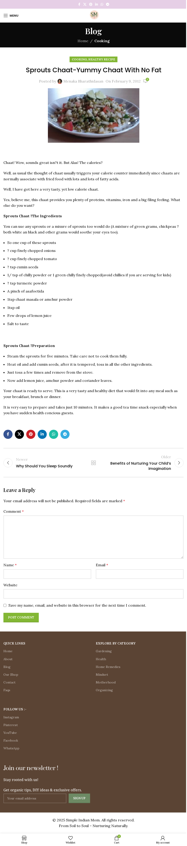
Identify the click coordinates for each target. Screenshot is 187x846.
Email (102, 565)
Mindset (102, 675)
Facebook (10, 740)
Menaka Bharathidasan (83, 81)
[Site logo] (93, 15)
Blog (6, 667)
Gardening (104, 651)
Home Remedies (108, 667)
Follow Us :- (14, 709)
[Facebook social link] (79, 4)
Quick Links (14, 643)
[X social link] (85, 4)
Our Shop (10, 675)
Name (10, 565)
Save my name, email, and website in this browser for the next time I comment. (77, 605)
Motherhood (106, 682)
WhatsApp (11, 748)
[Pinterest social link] (91, 4)
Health (101, 659)
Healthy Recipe (101, 59)
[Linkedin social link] (96, 4)
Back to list (93, 462)
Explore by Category (115, 643)
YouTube (10, 733)
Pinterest (10, 725)
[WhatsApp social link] (102, 4)
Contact (9, 682)
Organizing (104, 690)
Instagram (11, 717)
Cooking (102, 41)
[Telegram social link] (108, 4)
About (8, 659)
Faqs (6, 690)
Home (83, 41)
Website (10, 585)
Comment (13, 511)
